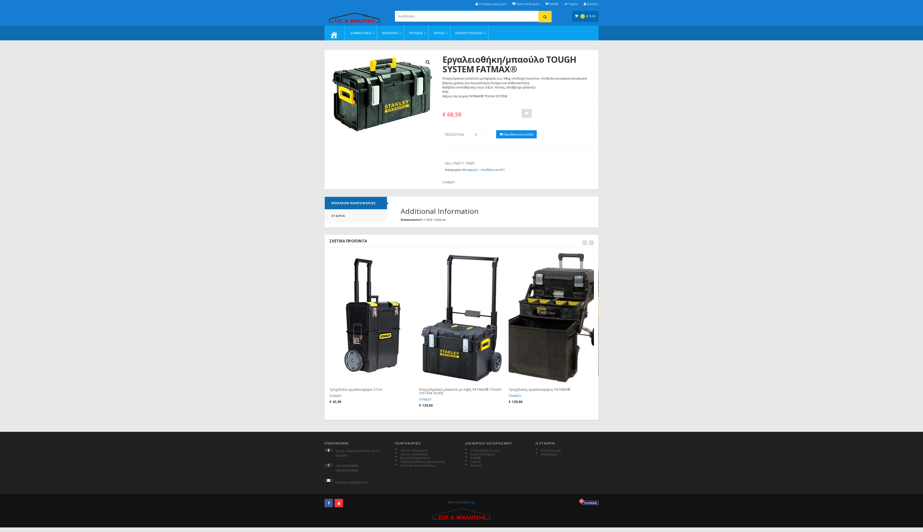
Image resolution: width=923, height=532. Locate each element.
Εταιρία (338, 216)
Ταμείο (573, 4)
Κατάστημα (549, 454)
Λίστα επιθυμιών (528, 4)
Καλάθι (553, 4)
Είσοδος (592, 4)
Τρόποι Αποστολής (414, 454)
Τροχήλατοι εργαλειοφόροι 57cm (355, 389)
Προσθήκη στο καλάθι (518, 134)
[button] (428, 62)
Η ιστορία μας (551, 450)
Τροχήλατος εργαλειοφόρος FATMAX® (539, 389)
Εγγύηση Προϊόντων (415, 458)
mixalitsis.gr (466, 502)
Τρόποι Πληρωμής (413, 450)
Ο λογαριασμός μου (492, 4)
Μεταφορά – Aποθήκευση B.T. (483, 169)
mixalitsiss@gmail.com (351, 482)
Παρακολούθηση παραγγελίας (422, 462)
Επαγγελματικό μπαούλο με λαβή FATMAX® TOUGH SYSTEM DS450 (460, 391)
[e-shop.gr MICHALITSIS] (354, 15)
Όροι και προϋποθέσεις (417, 466)
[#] (328, 503)
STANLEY (449, 182)
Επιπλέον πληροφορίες (353, 203)
